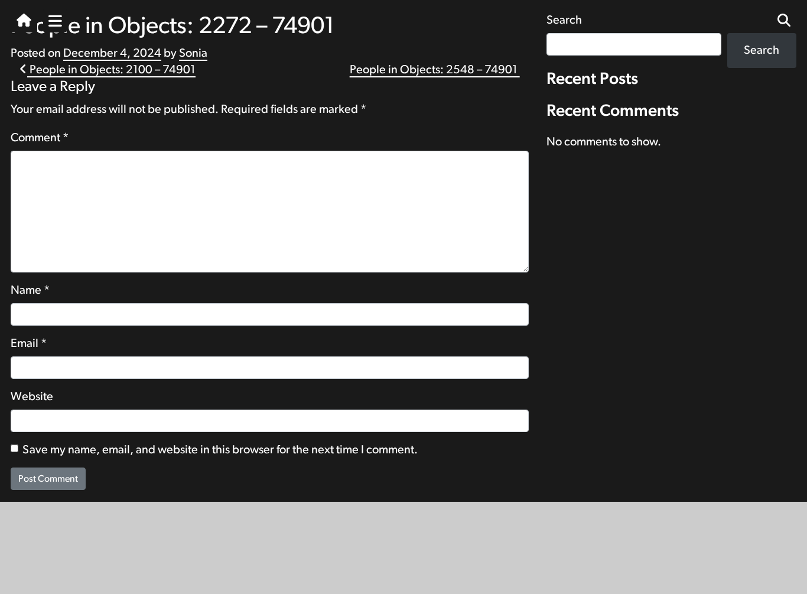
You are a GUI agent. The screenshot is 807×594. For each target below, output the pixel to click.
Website (32, 397)
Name (30, 290)
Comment (40, 138)
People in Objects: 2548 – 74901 (435, 70)
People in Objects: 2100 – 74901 (111, 70)
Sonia (193, 53)
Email (29, 343)
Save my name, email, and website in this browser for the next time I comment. (220, 450)
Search (761, 50)
